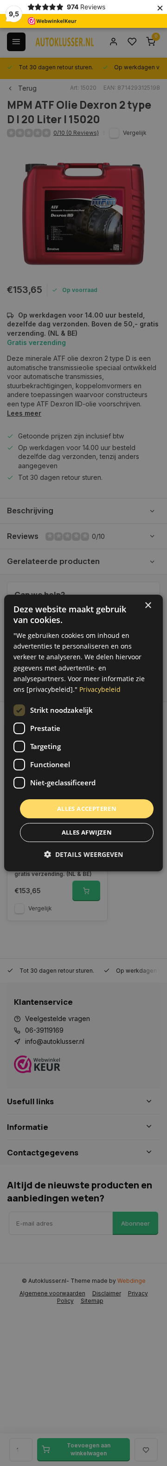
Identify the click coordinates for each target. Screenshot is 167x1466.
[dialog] (83, 733)
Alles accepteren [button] (86, 808)
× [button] (147, 605)
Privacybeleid (100, 689)
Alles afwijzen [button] (87, 832)
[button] (83, 854)
